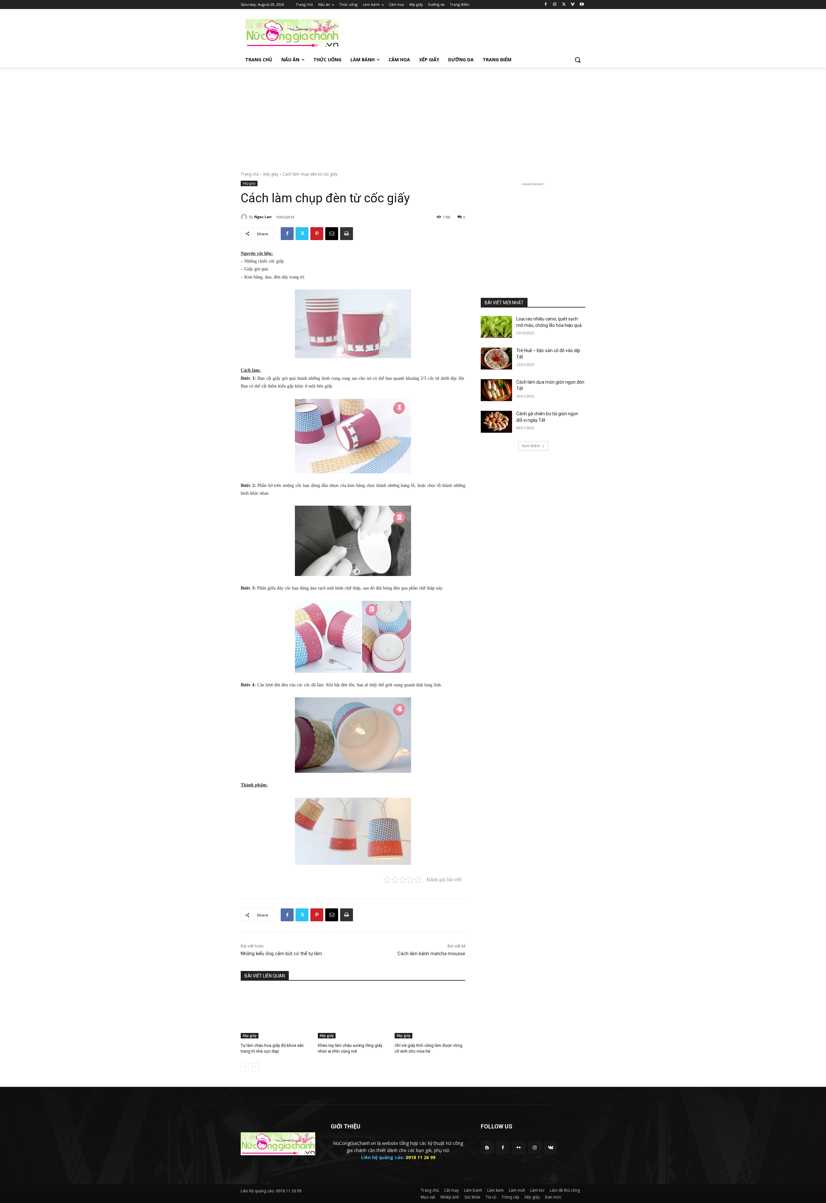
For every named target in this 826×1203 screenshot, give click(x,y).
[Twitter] (564, 4)
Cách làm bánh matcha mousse (431, 953)
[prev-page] (245, 1067)
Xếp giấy (270, 174)
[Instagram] (555, 4)
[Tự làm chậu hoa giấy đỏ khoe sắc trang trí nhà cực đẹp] (276, 1013)
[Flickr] (518, 1147)
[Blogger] (487, 1147)
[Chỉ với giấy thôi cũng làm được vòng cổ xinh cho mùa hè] (430, 1013)
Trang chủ (250, 174)
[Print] (346, 233)
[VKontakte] (550, 1147)
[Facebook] (545, 4)
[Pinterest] (316, 233)
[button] (577, 59)
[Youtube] (581, 4)
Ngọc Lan (263, 216)
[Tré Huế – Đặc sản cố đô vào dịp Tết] (496, 358)
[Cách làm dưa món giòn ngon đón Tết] (496, 390)
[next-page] (255, 1067)
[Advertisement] (461, 32)
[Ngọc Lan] (245, 217)
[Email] (331, 233)
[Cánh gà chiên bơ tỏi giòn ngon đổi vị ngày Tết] (496, 422)
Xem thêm (531, 446)
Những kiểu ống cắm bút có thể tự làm (281, 953)
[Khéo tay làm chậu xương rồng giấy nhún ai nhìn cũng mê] (353, 1013)
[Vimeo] (572, 4)
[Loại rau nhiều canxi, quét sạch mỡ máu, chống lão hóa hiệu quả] (496, 327)
